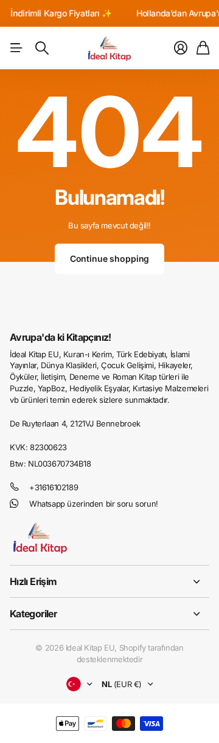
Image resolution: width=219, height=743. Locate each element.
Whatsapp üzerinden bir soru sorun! (93, 503)
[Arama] (42, 48)
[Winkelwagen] (202, 48)
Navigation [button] (16, 48)
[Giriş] (180, 48)
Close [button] (109, 581)
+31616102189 (53, 487)
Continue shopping (110, 258)
